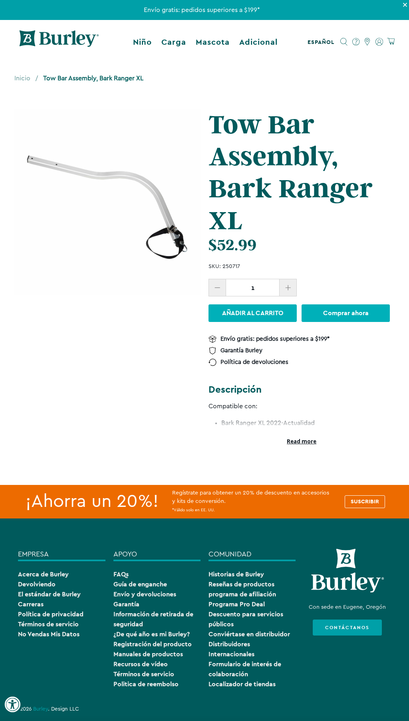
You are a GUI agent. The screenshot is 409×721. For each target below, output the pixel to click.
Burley (40, 709)
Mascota (213, 42)
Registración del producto (152, 644)
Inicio (22, 78)
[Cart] (391, 42)
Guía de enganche (140, 584)
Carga (173, 42)
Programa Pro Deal (236, 604)
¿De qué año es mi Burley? (151, 634)
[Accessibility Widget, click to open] (12, 705)
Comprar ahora (346, 313)
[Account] (379, 42)
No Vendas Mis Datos (48, 634)
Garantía (126, 604)
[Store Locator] (367, 42)
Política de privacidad (50, 614)
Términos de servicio (48, 624)
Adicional (258, 42)
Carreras (31, 604)
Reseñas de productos (241, 584)
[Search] (344, 42)
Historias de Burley (236, 574)
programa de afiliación (242, 594)
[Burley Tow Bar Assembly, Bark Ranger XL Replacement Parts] (107, 202)
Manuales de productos (148, 654)
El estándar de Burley (49, 594)
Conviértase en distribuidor (249, 634)
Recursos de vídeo (140, 664)
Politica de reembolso (146, 684)
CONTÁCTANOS (347, 627)
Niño (142, 42)
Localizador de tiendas (242, 684)
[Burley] (59, 42)
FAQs (121, 574)
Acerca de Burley (43, 574)
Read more (301, 441)
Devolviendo (37, 584)
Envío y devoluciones (144, 594)
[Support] (356, 42)
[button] (322, 42)
